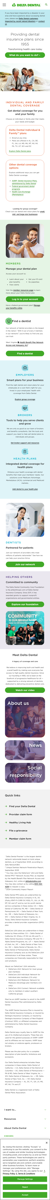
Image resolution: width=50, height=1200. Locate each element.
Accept (25, 1195)
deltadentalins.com (33, 881)
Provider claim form (20, 814)
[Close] (47, 1143)
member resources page (23, 290)
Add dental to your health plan (25, 489)
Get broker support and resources (25, 443)
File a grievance (18, 830)
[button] (25, 1110)
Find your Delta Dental (22, 806)
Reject (25, 1187)
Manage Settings (25, 1179)
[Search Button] (46, 4)
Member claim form (20, 838)
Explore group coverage (25, 399)
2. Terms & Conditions (25, 1173)
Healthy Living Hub (20, 822)
